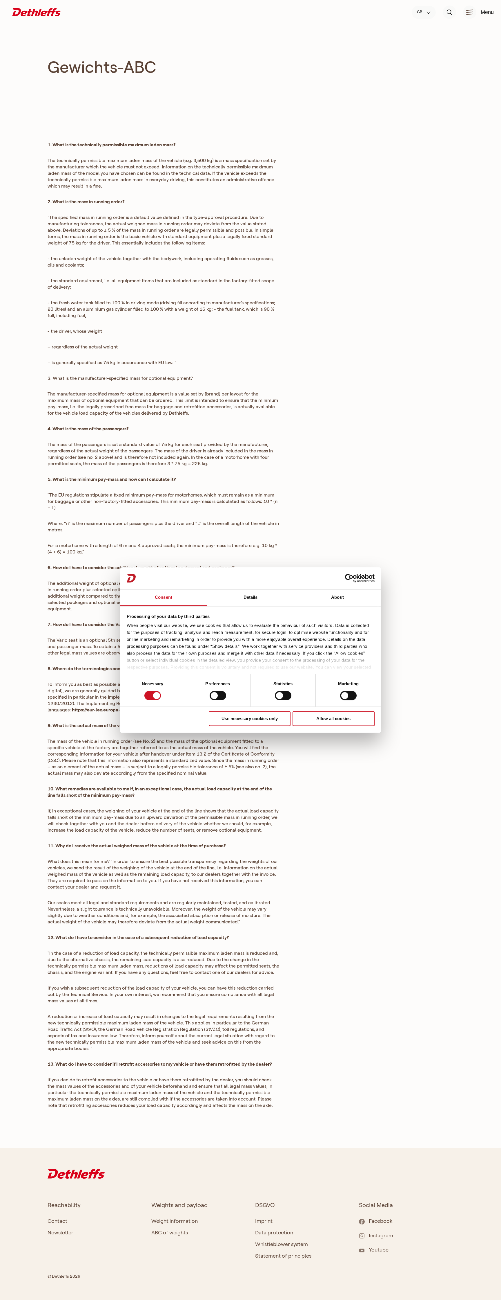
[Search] (449, 12)
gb (420, 12)
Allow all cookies (333, 718)
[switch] (218, 695)
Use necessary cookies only (250, 718)
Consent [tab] (163, 597)
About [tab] (337, 597)
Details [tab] (251, 597)
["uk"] (36, 12)
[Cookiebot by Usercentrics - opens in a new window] (349, 578)
